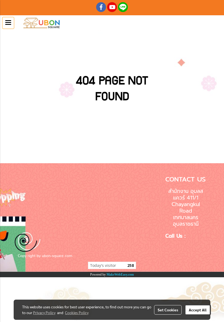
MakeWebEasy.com (120, 274)
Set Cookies (168, 309)
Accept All (198, 309)
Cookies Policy (77, 312)
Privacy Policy (44, 312)
